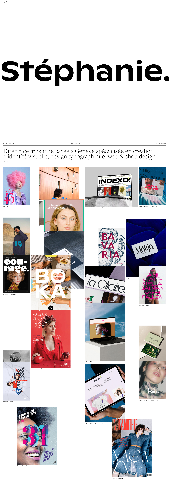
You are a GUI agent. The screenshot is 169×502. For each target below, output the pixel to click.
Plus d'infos (7, 161)
